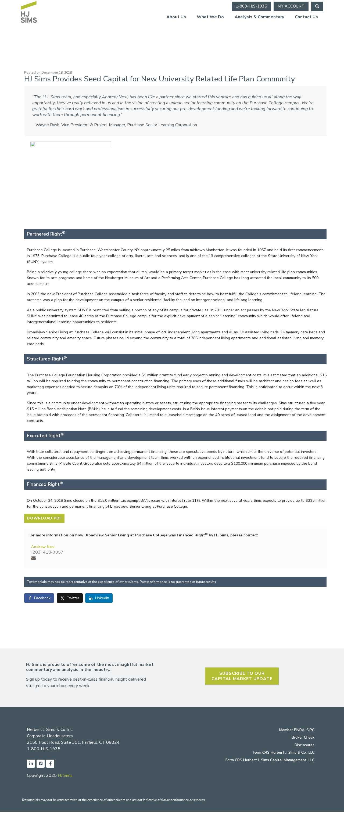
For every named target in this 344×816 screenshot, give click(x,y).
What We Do (210, 17)
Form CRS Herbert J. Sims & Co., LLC (283, 752)
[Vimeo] (41, 764)
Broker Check (303, 737)
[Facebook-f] (50, 764)
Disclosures (304, 745)
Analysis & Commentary (259, 17)
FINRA (299, 729)
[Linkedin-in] (31, 764)
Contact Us (306, 17)
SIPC (310, 729)
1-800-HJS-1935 (43, 749)
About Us (176, 17)
